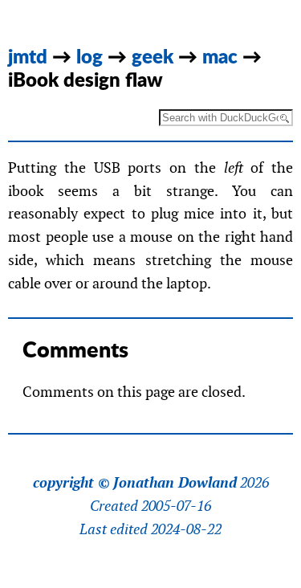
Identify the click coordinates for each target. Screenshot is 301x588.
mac (220, 56)
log (89, 56)
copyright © (71, 482)
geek (152, 56)
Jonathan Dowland (175, 482)
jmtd (27, 56)
